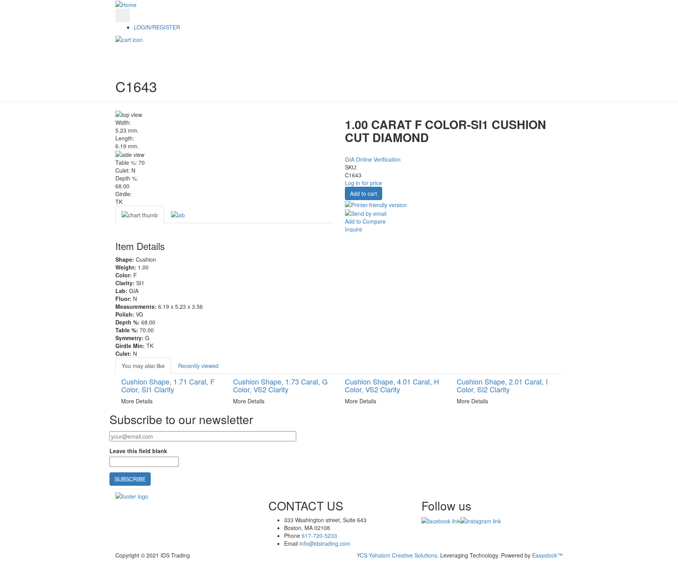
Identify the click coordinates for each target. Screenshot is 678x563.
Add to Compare (365, 221)
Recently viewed (198, 366)
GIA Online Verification (373, 159)
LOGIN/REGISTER (157, 27)
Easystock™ (547, 555)
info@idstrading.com (324, 543)
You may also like (143, 366)
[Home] (126, 4)
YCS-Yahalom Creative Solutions (397, 555)
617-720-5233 (319, 535)
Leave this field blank (138, 451)
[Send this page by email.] (365, 213)
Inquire (353, 229)
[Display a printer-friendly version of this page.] (376, 204)
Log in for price (363, 183)
